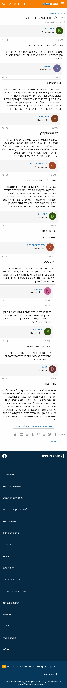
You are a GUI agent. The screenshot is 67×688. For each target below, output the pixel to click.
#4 (3, 175)
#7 (3, 300)
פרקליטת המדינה (38, 163)
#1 (3, 40)
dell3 (44, 367)
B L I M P (59, 22)
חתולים (6, 649)
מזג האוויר (8, 544)
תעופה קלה (8, 567)
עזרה (19, 666)
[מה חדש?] (10, 4)
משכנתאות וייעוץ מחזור (14, 591)
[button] (62, 4)
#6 (3, 256)
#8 (3, 341)
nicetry (38, 288)
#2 (3, 77)
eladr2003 (43, 116)
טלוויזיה (7, 614)
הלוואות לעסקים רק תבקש (16, 509)
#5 (3, 225)
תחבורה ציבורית (11, 602)
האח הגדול (8, 474)
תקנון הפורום (41, 666)
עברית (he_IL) (50, 674)
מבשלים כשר (9, 637)
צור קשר (51, 666)
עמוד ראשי (10, 666)
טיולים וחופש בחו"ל (12, 579)
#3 (3, 128)
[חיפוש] (4, 4)
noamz (48, 66)
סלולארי (7, 626)
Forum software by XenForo (28, 683)
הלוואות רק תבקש (12, 486)
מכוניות (6, 556)
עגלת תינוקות (9, 521)
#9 (3, 378)
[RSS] (4, 666)
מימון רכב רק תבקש (13, 497)
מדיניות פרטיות (28, 666)
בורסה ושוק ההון (11, 532)
